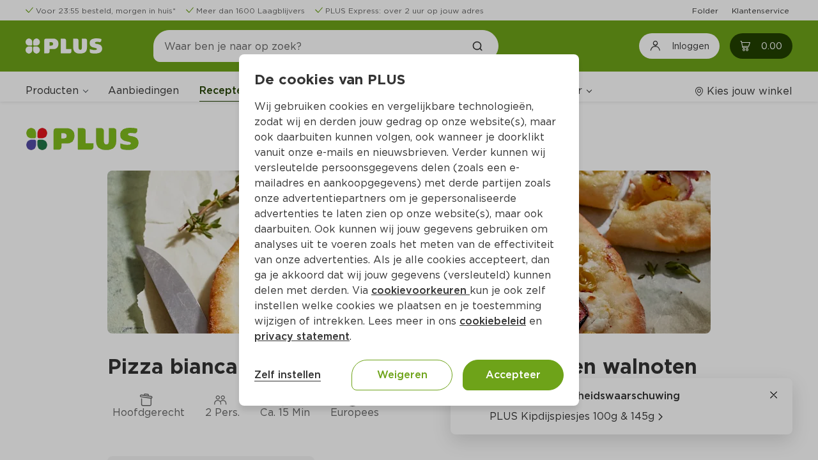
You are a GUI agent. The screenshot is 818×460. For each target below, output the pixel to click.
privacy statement (302, 336)
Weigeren (402, 375)
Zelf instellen (287, 375)
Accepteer (513, 375)
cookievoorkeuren (420, 290)
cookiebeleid (492, 321)
